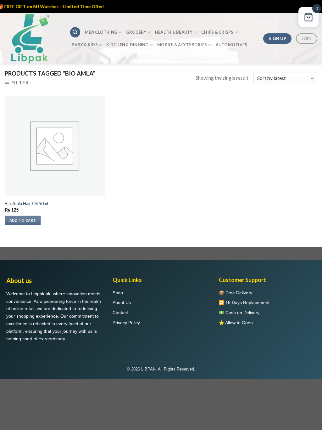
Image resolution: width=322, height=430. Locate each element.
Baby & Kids (85, 44)
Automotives (231, 44)
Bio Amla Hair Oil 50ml (26, 203)
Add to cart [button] (22, 220)
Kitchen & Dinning (127, 44)
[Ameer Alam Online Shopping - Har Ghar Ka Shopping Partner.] (32, 38)
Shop (118, 292)
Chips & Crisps (217, 32)
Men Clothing (101, 32)
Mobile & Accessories (182, 44)
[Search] (75, 32)
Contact (120, 312)
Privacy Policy (126, 322)
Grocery (136, 32)
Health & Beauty (174, 32)
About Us (122, 302)
